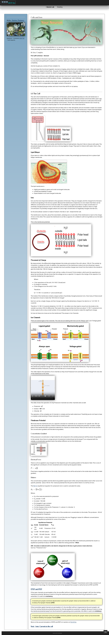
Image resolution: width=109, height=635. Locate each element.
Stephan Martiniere (18, 20)
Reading (59, 7)
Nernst (35, 486)
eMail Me (21, 38)
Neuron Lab (50, 7)
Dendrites (73, 622)
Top (105, 632)
